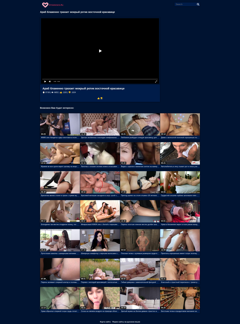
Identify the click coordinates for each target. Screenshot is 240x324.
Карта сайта (105, 322)
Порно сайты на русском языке (126, 322)
